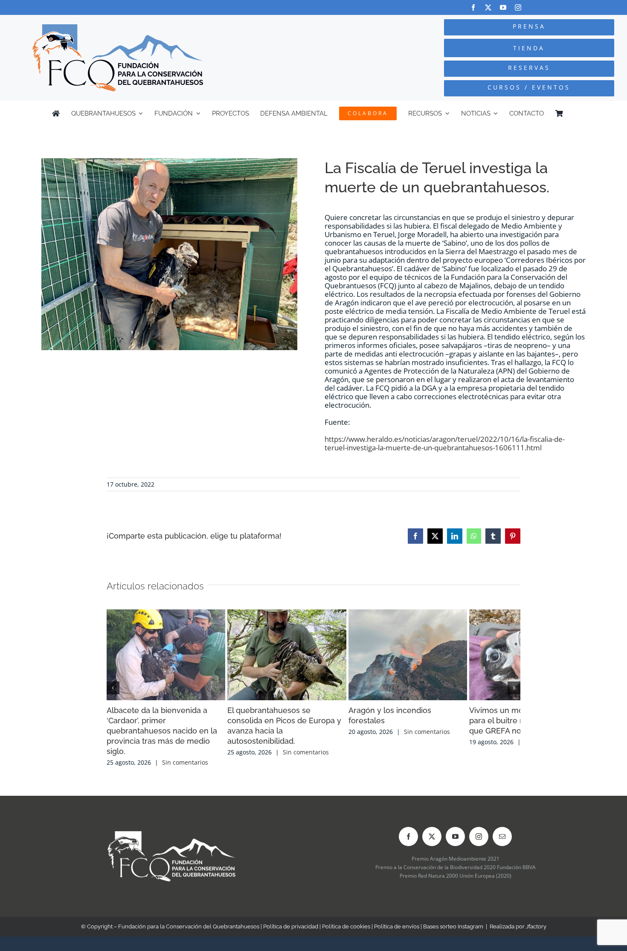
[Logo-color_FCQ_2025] (117, 28)
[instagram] (518, 7)
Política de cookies (346, 919)
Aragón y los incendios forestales (444, 723)
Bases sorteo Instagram (453, 919)
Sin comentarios (185, 755)
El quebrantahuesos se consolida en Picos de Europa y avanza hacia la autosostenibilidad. (311, 734)
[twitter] (488, 7)
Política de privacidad (290, 919)
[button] (113, 684)
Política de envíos (396, 919)
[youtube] (503, 7)
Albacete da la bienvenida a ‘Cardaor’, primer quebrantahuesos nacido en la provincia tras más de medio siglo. (174, 734)
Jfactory (536, 919)
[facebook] (473, 7)
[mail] (502, 829)
